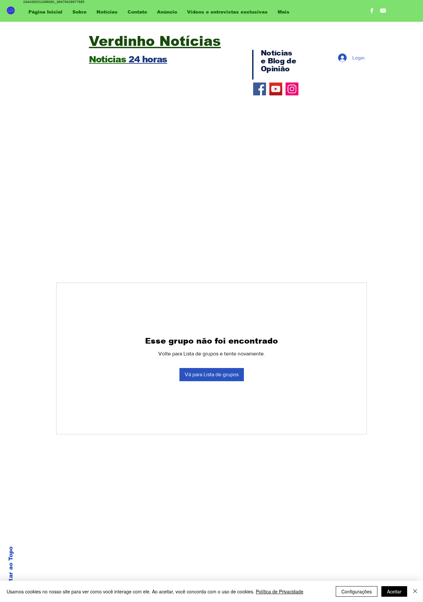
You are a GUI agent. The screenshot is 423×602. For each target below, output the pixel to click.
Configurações (356, 591)
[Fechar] (415, 591)
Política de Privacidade (279, 591)
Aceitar (394, 591)
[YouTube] (275, 89)
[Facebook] (259, 89)
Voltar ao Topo (11, 569)
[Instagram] (292, 89)
